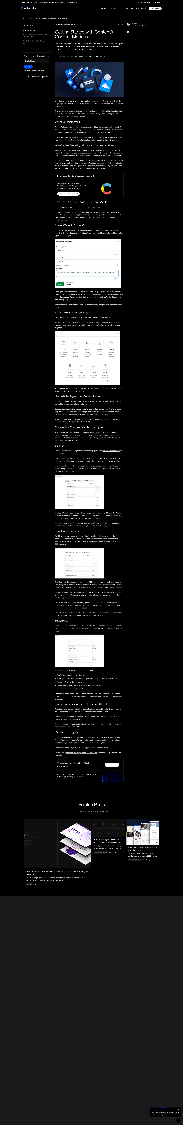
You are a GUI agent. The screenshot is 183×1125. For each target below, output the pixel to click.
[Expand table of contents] (36, 47)
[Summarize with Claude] (100, 56)
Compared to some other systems (68, 212)
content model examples (92, 432)
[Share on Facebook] (118, 24)
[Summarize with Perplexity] (93, 56)
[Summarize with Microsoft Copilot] (97, 56)
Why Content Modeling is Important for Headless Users (36, 35)
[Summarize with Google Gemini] (90, 56)
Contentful (59, 127)
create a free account (111, 451)
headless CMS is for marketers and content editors (75, 150)
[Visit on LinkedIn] (128, 32)
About (137, 8)
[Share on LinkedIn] (114, 24)
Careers (143, 8)
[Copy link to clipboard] (122, 24)
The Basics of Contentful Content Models (34, 42)
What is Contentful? (29, 30)
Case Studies (124, 8)
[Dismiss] (178, 1110)
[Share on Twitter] (111, 24)
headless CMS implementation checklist (81, 753)
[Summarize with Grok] (104, 56)
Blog (131, 8)
